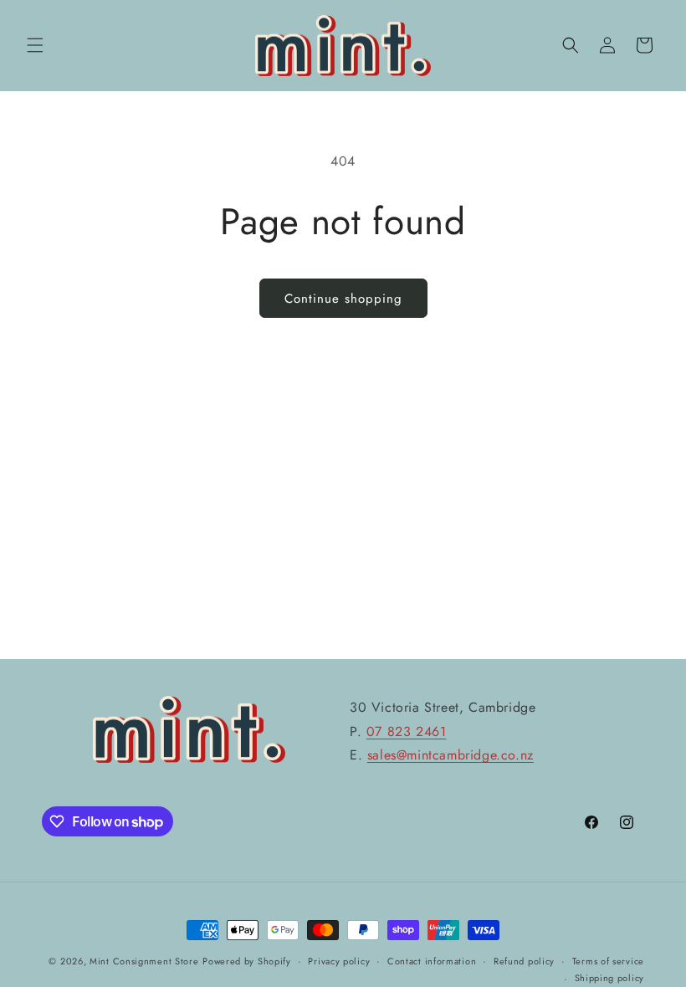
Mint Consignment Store (144, 961)
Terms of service (608, 961)
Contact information (431, 961)
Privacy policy (339, 961)
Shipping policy (610, 977)
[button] (35, 45)
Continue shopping (343, 298)
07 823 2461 (406, 731)
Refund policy (524, 961)
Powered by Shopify (246, 961)
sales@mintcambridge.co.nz (450, 755)
